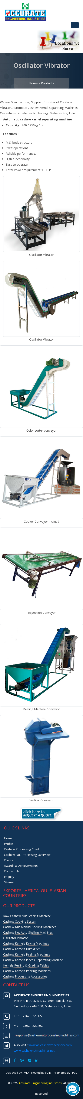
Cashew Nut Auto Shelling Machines (28, 932)
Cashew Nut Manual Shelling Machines (29, 927)
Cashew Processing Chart (21, 849)
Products (47, 83)
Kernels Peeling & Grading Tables (26, 965)
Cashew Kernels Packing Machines (27, 971)
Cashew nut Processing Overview (27, 855)
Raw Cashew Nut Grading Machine (27, 916)
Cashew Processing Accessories (25, 976)
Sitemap (9, 882)
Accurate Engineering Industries (40, 1083)
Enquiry (9, 877)
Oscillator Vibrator (15, 938)
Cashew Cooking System (20, 921)
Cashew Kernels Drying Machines (26, 943)
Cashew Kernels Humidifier (21, 949)
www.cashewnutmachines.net (34, 1051)
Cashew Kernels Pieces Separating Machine (33, 960)
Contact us (11, 871)
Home (33, 83)
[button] (75, 25)
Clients (8, 860)
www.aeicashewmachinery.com (50, 1045)
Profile (8, 844)
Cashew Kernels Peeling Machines (26, 954)
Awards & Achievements (21, 866)
